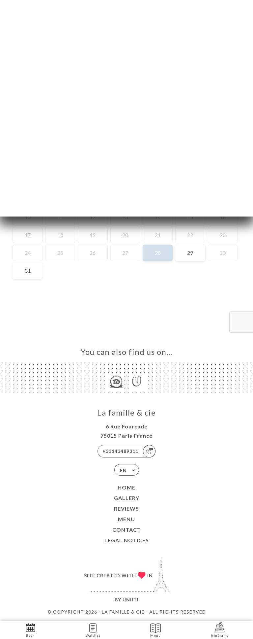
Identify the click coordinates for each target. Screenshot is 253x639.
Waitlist (93, 635)
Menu (126, 519)
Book (30, 635)
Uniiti (131, 599)
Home (126, 487)
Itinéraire (220, 635)
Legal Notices (126, 540)
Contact (126, 529)
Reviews (126, 508)
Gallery (126, 498)
